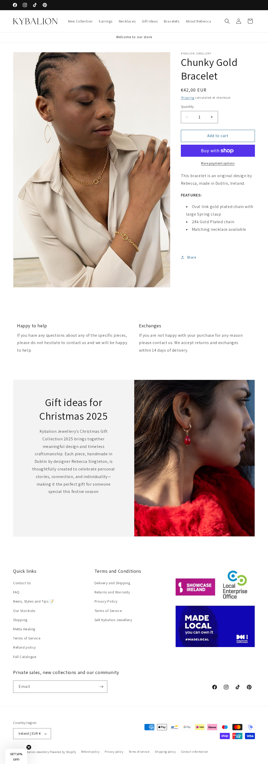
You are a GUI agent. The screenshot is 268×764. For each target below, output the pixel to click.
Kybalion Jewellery (36, 752)
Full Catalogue (24, 656)
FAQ (16, 592)
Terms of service (139, 752)
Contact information (194, 752)
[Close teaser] (28, 747)
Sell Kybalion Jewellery (113, 619)
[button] (227, 21)
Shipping (187, 97)
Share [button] (191, 257)
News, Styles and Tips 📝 (33, 601)
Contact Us (22, 583)
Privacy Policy (106, 601)
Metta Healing (24, 629)
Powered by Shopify (63, 752)
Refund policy (24, 647)
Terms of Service (27, 638)
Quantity (187, 106)
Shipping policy (165, 752)
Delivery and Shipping (112, 583)
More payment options (217, 163)
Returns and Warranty (112, 592)
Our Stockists (24, 610)
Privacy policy (114, 752)
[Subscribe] (101, 687)
